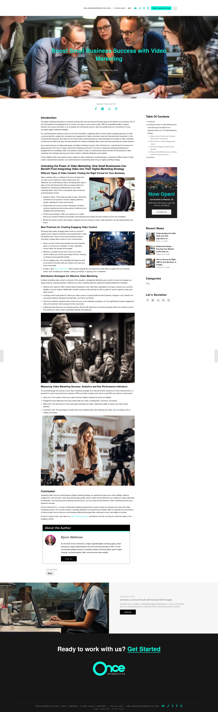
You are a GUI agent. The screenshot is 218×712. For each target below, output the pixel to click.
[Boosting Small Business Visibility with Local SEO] (216, 356)
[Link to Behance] (163, 300)
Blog (50, 573)
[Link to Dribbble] (168, 300)
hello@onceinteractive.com (97, 8)
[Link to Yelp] (158, 300)
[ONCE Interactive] (50, 8)
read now (127, 612)
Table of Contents (157, 116)
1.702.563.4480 (119, 8)
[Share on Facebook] (96, 109)
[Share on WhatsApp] (109, 109)
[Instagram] (152, 300)
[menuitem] (174, 10)
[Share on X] (102, 109)
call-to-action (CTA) (61, 269)
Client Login (87, 706)
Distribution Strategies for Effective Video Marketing (162, 148)
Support (101, 706)
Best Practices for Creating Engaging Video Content (162, 142)
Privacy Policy (118, 709)
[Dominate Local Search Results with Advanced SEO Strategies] (2, 356)
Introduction (151, 122)
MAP (129, 8)
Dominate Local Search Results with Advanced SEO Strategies (146, 600)
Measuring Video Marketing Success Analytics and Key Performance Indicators (163, 153)
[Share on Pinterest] (116, 109)
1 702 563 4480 (115, 706)
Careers (73, 706)
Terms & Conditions (101, 709)
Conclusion (151, 157)
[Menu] (174, 10)
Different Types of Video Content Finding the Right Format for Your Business (162, 137)
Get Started (144, 648)
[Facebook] (147, 300)
